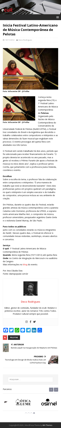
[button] (57, 17)
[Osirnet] (43, 403)
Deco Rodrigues (25, 40)
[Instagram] (26, 321)
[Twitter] (34, 321)
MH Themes (47, 425)
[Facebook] (30, 321)
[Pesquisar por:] (30, 379)
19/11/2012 (9, 40)
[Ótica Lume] (17, 403)
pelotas (14, 337)
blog (25, 264)
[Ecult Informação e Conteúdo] (30, 12)
